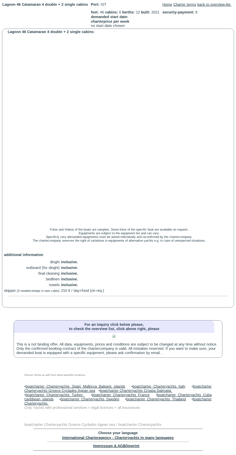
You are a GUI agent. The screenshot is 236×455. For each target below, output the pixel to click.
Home (167, 4)
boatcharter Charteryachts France (121, 395)
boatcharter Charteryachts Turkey (55, 395)
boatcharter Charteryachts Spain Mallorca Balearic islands (75, 386)
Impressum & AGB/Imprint (116, 446)
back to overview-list (214, 4)
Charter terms (184, 4)
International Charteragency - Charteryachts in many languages (118, 438)
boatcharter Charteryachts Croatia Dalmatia (136, 391)
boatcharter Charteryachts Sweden (90, 399)
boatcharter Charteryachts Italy (159, 386)
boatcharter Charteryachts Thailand (156, 399)
